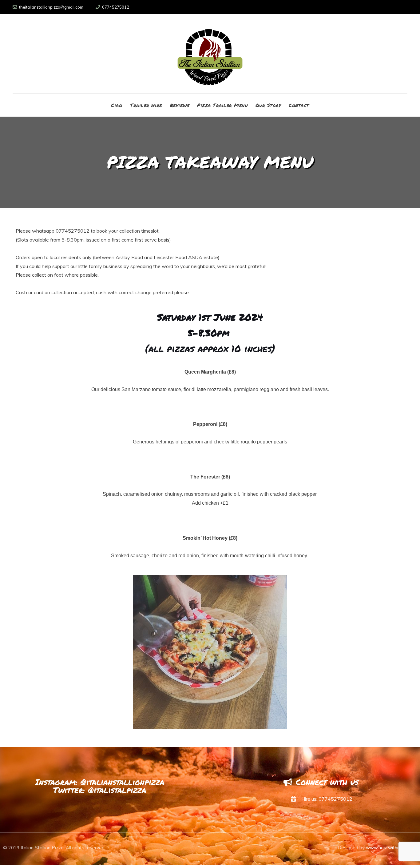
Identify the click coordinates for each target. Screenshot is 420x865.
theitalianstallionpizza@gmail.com (51, 7)
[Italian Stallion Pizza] (210, 54)
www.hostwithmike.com (391, 848)
